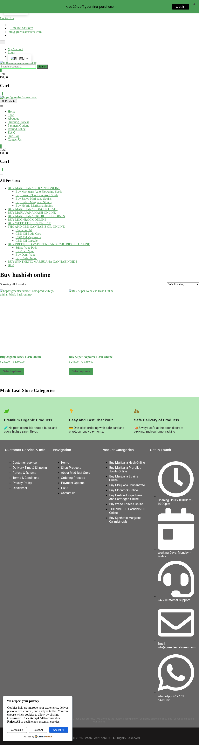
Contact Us (7, 18)
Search (42, 66)
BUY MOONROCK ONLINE (27, 219)
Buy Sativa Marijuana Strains (33, 198)
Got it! (180, 6)
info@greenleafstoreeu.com (25, 31)
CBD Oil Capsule (27, 240)
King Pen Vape (25, 251)
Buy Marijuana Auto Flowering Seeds (39, 191)
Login (11, 52)
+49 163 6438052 (21, 28)
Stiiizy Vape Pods (26, 247)
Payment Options (18, 125)
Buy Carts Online (26, 258)
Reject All (38, 729)
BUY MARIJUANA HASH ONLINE (32, 212)
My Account (15, 49)
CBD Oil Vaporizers (28, 237)
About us (13, 118)
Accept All (59, 729)
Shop (11, 115)
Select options (12, 371)
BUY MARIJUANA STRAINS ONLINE (34, 188)
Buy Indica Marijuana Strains (33, 202)
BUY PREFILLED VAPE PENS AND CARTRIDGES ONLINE (49, 244)
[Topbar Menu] (2, 42)
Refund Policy (16, 129)
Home (11, 111)
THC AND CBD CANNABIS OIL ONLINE (36, 226)
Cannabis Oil (24, 230)
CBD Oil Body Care (28, 233)
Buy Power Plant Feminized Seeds (37, 195)
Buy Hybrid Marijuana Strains (34, 205)
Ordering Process (18, 122)
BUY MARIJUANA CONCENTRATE (33, 209)
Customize (17, 729)
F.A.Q (12, 132)
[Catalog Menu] (1, 174)
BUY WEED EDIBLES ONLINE (29, 223)
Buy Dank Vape (25, 254)
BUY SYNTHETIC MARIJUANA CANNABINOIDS (42, 261)
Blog (11, 265)
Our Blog (13, 136)
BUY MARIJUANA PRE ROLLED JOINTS (36, 216)
